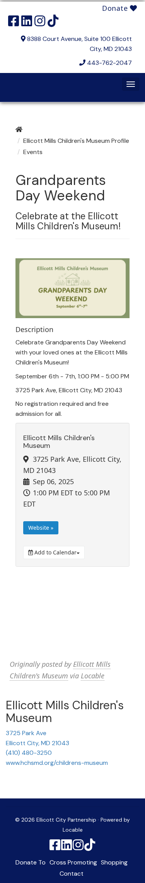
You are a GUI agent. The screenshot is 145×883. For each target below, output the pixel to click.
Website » (40, 527)
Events (33, 152)
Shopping (114, 862)
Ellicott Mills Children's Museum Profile (76, 141)
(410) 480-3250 (29, 753)
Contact (72, 873)
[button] (130, 84)
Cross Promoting (73, 862)
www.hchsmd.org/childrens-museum (57, 763)
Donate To (30, 862)
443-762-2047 (109, 63)
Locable (92, 675)
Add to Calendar (55, 552)
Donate (116, 8)
